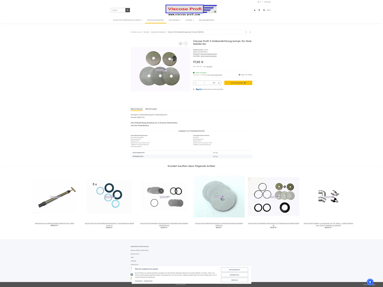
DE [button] (258, 2)
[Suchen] (127, 10)
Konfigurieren (234, 275)
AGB (132, 257)
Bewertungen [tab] (151, 109)
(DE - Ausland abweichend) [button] (214, 75)
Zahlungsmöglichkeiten (206, 20)
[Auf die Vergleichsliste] (180, 43)
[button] (255, 10)
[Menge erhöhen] (219, 83)
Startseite (267, 2)
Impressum (138, 281)
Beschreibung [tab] (136, 109)
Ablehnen (234, 280)
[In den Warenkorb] (132, 39)
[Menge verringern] (195, 83)
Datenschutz (148, 281)
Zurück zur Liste (137, 32)
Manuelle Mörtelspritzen (208, 54)
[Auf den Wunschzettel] (186, 43)
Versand (209, 66)
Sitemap (133, 261)
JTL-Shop (372, 284)
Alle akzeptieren (234, 269)
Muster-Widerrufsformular (140, 250)
